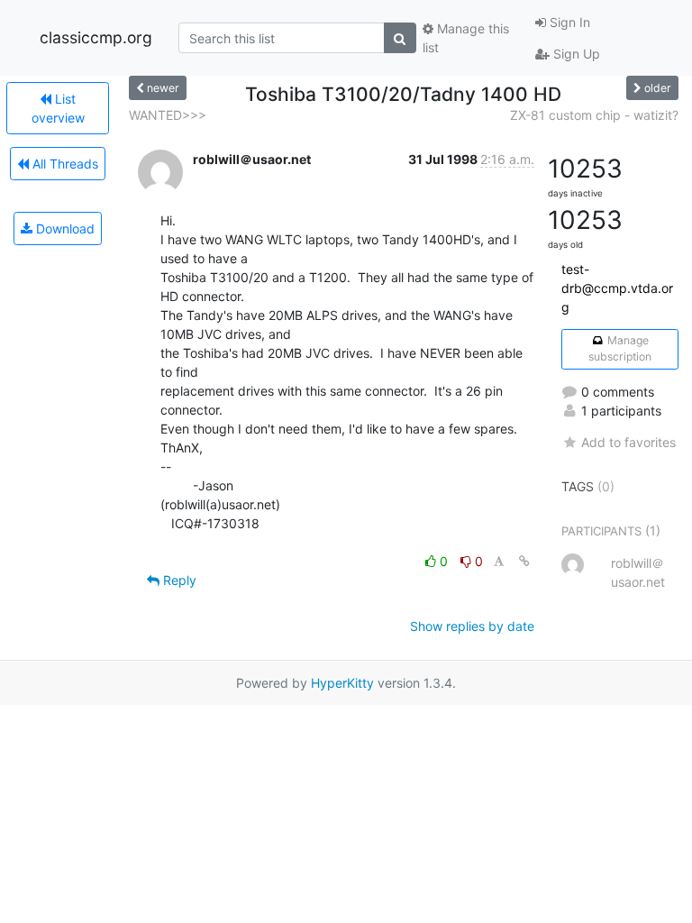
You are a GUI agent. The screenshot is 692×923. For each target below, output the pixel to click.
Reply (177, 580)
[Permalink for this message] (524, 561)
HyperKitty (342, 682)
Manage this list (466, 38)
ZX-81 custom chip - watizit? (594, 115)
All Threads (63, 163)
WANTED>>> (167, 115)
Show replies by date (472, 626)
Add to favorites (628, 442)
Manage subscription (619, 348)
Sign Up (575, 53)
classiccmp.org (96, 37)
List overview (58, 108)
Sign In (568, 22)
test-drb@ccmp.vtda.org (617, 288)
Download (63, 228)
